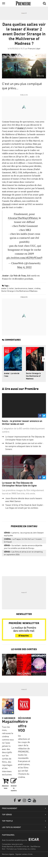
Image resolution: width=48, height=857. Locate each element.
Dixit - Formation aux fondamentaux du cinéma (18, 849)
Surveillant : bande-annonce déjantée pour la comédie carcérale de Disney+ (23, 546)
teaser (30, 288)
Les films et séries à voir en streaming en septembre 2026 (23, 553)
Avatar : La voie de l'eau (11, 374)
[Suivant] (44, 359)
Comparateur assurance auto (12, 844)
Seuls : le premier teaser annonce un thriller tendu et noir (22, 422)
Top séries (7, 815)
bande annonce (21, 288)
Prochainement (9, 808)
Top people (7, 821)
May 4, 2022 (24, 267)
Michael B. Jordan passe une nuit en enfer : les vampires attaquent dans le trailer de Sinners (24, 446)
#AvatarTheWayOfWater (22, 218)
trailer (11, 288)
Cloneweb (6, 204)
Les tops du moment (11, 827)
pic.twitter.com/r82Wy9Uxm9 (24, 257)
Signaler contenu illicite (23, 854)
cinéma (37, 288)
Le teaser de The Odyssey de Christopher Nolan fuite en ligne (19, 484)
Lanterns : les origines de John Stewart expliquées (24, 534)
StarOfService (35, 846)
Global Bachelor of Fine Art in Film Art (15, 846)
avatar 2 (4, 288)
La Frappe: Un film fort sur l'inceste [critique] (23, 540)
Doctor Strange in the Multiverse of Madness (19, 291)
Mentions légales (8, 854)
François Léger (34, 48)
